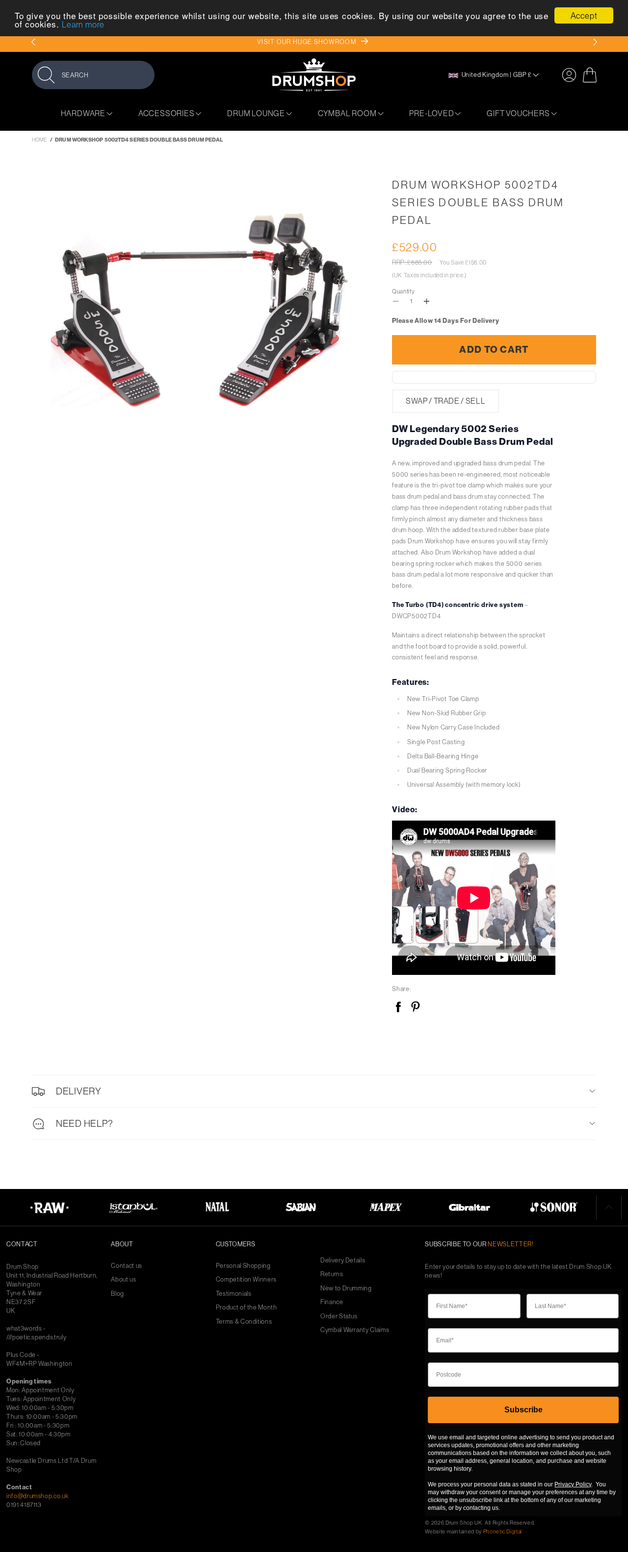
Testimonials (234, 1293)
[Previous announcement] (33, 42)
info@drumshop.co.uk (37, 1496)
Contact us (126, 1265)
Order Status (339, 1316)
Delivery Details (342, 1260)
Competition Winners (246, 1279)
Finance (331, 1302)
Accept (584, 15)
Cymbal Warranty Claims (354, 1330)
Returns (331, 1274)
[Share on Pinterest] (415, 1007)
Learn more (83, 25)
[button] (93, 75)
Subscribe (523, 1410)
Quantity (403, 291)
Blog (117, 1293)
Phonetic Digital (502, 1531)
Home (39, 139)
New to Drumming (346, 1288)
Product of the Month (246, 1307)
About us (123, 1279)
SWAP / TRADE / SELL (445, 401)
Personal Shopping (243, 1265)
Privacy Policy (572, 1484)
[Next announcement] (595, 42)
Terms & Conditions (244, 1321)
